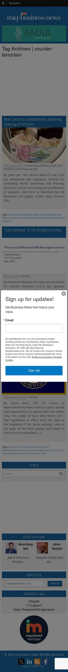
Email (9, 320)
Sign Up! (34, 370)
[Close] (63, 293)
